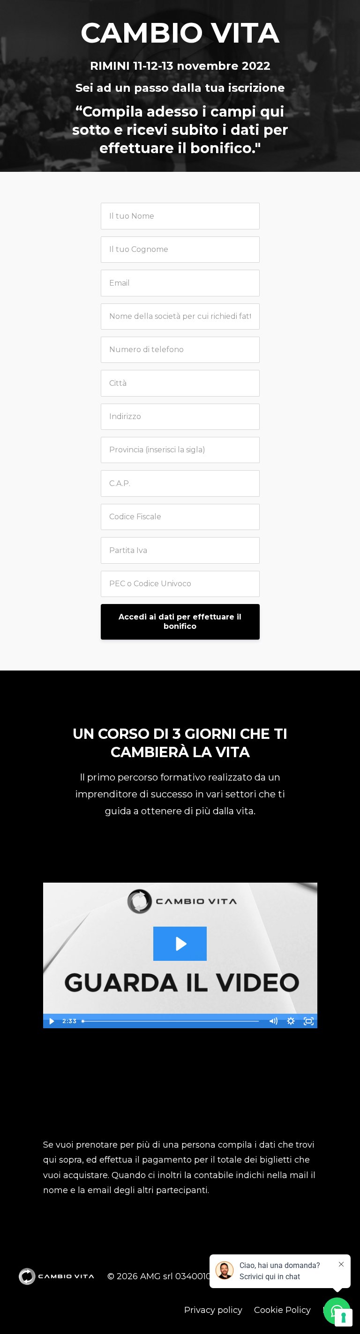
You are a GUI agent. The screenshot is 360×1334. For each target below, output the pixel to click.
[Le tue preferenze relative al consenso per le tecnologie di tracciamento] (343, 1318)
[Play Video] (51, 1021)
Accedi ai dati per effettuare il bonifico (180, 621)
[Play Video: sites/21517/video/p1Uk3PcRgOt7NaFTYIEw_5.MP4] (180, 944)
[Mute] (273, 1021)
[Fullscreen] (309, 1021)
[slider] (171, 1021)
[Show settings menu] (291, 1021)
